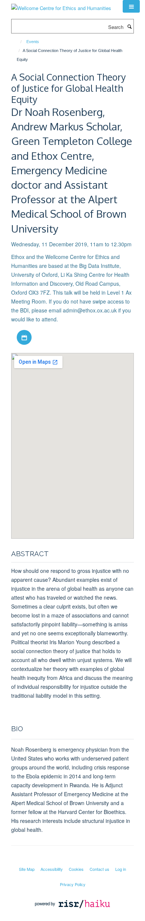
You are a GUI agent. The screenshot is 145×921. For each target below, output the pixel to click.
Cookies (76, 869)
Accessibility (52, 869)
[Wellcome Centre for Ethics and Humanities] (61, 5)
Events (32, 41)
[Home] (18, 42)
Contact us (99, 869)
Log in (120, 869)
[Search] (129, 26)
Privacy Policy (73, 884)
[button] (131, 6)
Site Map (27, 869)
